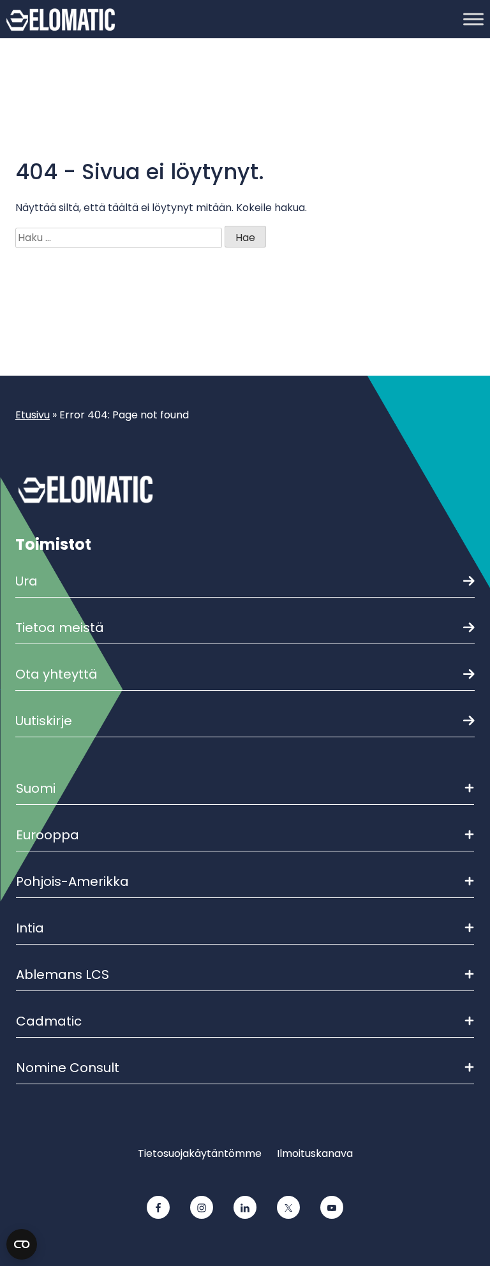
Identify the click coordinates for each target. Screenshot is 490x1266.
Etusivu (32, 415)
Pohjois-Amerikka (72, 881)
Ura (26, 581)
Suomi (36, 788)
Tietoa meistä (59, 628)
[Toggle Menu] (473, 19)
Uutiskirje (43, 721)
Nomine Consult (67, 1068)
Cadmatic (49, 1021)
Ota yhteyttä (56, 674)
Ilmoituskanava (315, 1153)
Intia (30, 928)
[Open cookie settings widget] (21, 1244)
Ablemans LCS (62, 974)
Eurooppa (47, 835)
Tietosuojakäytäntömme (200, 1153)
